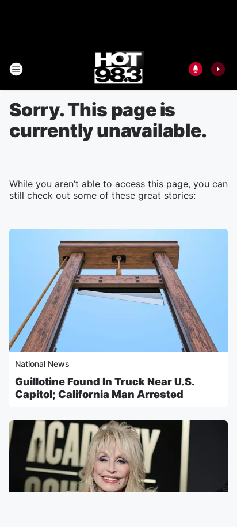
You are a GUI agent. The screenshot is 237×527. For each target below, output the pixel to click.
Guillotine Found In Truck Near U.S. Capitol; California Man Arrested (104, 388)
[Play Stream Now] (218, 69)
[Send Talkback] (195, 69)
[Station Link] (119, 69)
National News (42, 364)
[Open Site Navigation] (16, 69)
